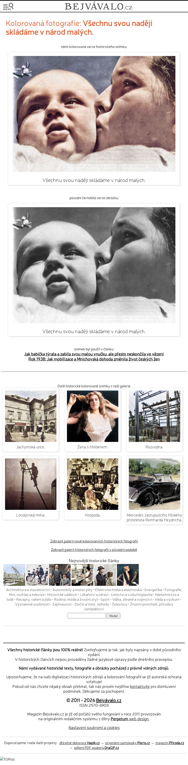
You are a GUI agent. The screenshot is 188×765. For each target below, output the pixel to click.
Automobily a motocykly (72, 589)
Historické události (62, 594)
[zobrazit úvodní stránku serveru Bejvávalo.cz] (98, 8)
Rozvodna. (154, 446)
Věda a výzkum (167, 599)
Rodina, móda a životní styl (76, 599)
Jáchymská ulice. (30, 446)
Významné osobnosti (32, 603)
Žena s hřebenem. (92, 446)
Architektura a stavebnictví (28, 589)
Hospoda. (93, 514)
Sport (105, 599)
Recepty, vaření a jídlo (33, 599)
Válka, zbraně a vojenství (132, 599)
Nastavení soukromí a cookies (94, 727)
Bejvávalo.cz (109, 700)
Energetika (153, 589)
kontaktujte (140, 686)
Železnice (119, 603)
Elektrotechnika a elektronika (118, 589)
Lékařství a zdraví (94, 594)
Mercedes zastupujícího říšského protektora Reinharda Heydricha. (154, 517)
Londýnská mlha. (30, 514)
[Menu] (8, 6)
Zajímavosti (62, 603)
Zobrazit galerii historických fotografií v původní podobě (94, 549)
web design (130, 718)
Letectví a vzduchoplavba (131, 594)
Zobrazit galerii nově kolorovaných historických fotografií (94, 541)
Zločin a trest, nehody (91, 603)
